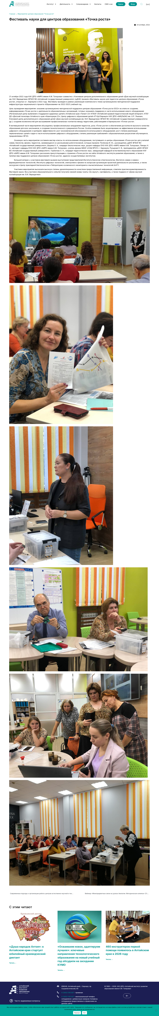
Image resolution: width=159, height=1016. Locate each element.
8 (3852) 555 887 (67, 992)
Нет (84, 1013)
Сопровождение (82, 4)
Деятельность (65, 4)
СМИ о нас (109, 4)
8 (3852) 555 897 (67, 996)
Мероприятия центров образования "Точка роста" (36, 14)
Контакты (97, 4)
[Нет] (156, 1010)
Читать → (12, 963)
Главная (12, 14)
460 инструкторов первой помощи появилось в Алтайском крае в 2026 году (127, 950)
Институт (50, 4)
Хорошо (77, 1013)
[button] (127, 995)
